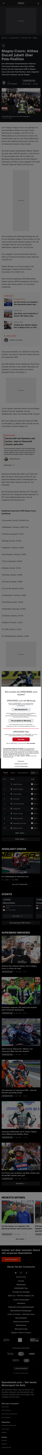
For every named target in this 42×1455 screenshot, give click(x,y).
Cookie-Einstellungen (21, 766)
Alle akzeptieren (21, 709)
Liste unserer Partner (23, 755)
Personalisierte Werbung (21, 721)
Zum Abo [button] (21, 739)
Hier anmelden (31, 743)
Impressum (21, 761)
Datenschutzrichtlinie (21, 764)
